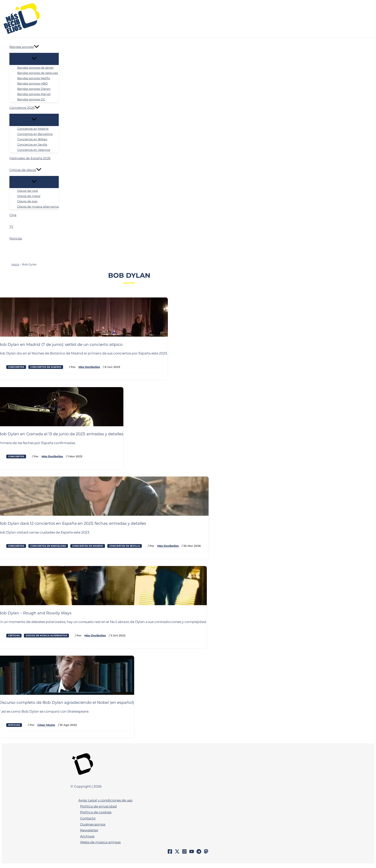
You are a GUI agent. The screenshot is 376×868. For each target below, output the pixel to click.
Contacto (88, 818)
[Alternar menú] (34, 59)
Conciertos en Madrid (45, 367)
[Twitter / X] (177, 853)
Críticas (14, 635)
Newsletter (89, 830)
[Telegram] (198, 853)
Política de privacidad (98, 806)
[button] (36, 47)
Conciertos (16, 367)
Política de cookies (95, 812)
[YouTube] (191, 853)
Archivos (87, 836)
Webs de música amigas (100, 842)
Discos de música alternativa (46, 635)
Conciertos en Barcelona (48, 545)
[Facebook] (169, 853)
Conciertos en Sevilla (124, 545)
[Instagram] (184, 853)
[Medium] (206, 853)
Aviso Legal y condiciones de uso (105, 800)
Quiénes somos (92, 824)
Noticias (14, 725)
